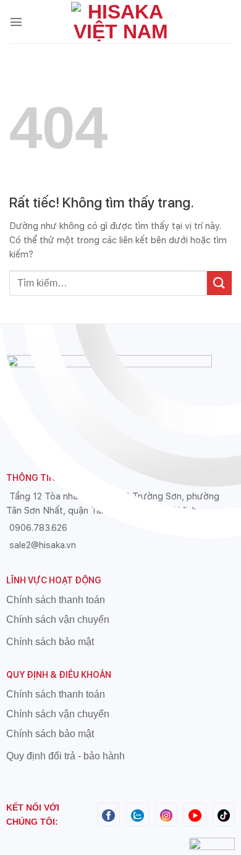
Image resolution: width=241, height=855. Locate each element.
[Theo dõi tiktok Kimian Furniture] (224, 814)
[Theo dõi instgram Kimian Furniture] (166, 814)
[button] (16, 21)
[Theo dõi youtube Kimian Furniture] (194, 814)
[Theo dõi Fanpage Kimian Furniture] (108, 814)
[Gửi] (219, 283)
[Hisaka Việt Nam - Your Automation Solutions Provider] (120, 21)
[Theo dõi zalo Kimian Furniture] (137, 814)
